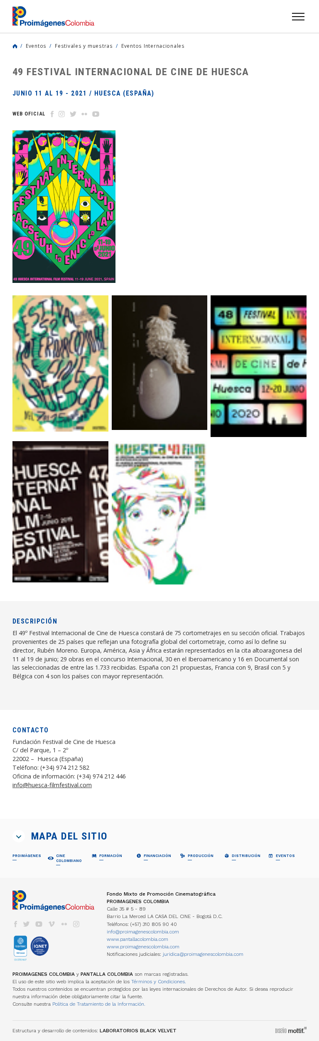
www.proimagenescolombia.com (143, 947)
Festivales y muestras (84, 45)
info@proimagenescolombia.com (143, 932)
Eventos (36, 45)
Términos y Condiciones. (158, 982)
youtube (39, 924)
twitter (26, 924)
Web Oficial (29, 113)
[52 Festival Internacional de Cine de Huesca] (60, 363)
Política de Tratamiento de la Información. (98, 1004)
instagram (76, 924)
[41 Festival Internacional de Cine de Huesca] (160, 513)
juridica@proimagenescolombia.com (203, 954)
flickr (64, 924)
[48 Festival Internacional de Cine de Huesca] (259, 366)
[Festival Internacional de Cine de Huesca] (60, 512)
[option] (63, 206)
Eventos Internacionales (153, 45)
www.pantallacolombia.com (137, 939)
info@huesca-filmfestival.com (52, 785)
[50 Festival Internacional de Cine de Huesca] (160, 362)
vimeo (51, 924)
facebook (15, 924)
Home (14, 46)
